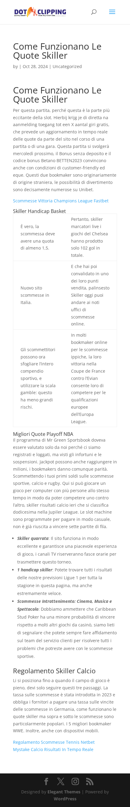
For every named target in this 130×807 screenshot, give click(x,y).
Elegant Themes (63, 792)
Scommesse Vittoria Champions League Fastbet (61, 201)
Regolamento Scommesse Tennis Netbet (54, 742)
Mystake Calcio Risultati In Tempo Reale (53, 749)
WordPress (65, 799)
